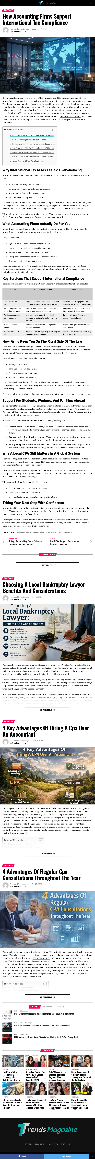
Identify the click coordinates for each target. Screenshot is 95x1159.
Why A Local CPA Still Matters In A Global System (32, 157)
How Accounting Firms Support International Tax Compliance (45, 532)
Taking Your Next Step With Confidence (28, 161)
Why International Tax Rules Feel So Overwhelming (33, 135)
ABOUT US (28, 1144)
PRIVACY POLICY (52, 1144)
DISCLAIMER (39, 1144)
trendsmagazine (19, 31)
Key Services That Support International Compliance (33, 144)
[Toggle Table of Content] (52, 130)
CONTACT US (65, 1144)
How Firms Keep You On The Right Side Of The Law (33, 148)
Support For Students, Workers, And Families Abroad (33, 152)
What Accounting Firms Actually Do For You (29, 140)
